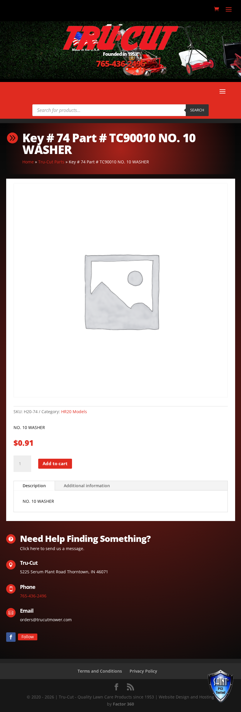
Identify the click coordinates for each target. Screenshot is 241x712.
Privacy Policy (143, 671)
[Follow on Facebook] (11, 637)
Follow (27, 636)
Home (28, 162)
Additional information (87, 485)
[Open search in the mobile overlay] (120, 110)
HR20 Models (74, 411)
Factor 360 (123, 704)
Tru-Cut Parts (51, 162)
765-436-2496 (120, 63)
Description (34, 485)
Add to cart (55, 463)
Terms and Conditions (100, 671)
